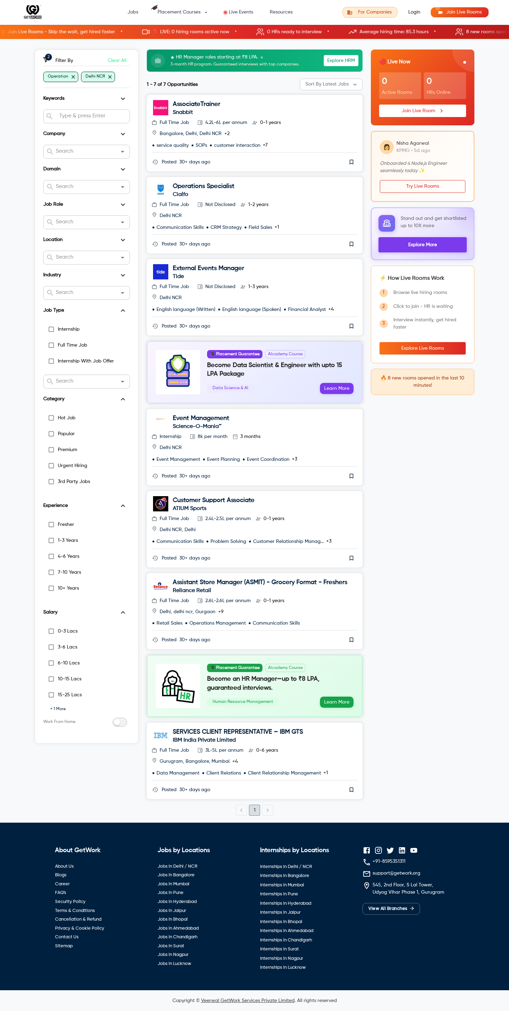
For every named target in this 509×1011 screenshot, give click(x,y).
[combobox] (91, 116)
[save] (351, 162)
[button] (254, 32)
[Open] (122, 151)
